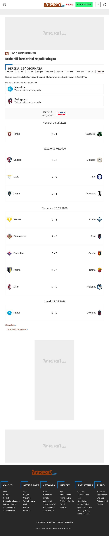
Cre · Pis (60, 71)
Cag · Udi (20, 71)
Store (62, 504)
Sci (24, 491)
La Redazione (83, 494)
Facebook (40, 522)
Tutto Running (29, 501)
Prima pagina (65, 498)
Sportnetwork (49, 507)
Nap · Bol (101, 71)
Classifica (10, 325)
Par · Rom (80, 71)
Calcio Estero (9, 507)
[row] (54, 134)
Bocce (26, 507)
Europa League (9, 504)
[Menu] (4, 4)
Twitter (60, 522)
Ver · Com (49, 71)
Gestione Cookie (84, 507)
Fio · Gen (70, 71)
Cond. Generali (83, 514)
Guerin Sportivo (49, 504)
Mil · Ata (91, 71)
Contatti (80, 491)
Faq (79, 498)
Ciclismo (27, 498)
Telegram (69, 522)
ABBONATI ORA (84, 5)
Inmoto (46, 498)
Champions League (11, 501)
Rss (61, 491)
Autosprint (47, 494)
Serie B (6, 498)
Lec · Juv (40, 71)
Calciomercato (9, 510)
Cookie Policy (83, 504)
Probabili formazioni (27, 53)
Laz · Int (30, 71)
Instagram (51, 522)
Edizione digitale (67, 501)
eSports (26, 510)
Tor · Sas (10, 71)
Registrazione (102, 494)
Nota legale (82, 501)
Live (70, 5)
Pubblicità (101, 491)
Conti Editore (48, 510)
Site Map (100, 498)
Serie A (6, 494)
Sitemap (63, 507)
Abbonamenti (65, 494)
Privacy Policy (83, 510)
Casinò (100, 504)
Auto (45, 491)
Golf (25, 504)
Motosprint (47, 501)
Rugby (26, 494)
